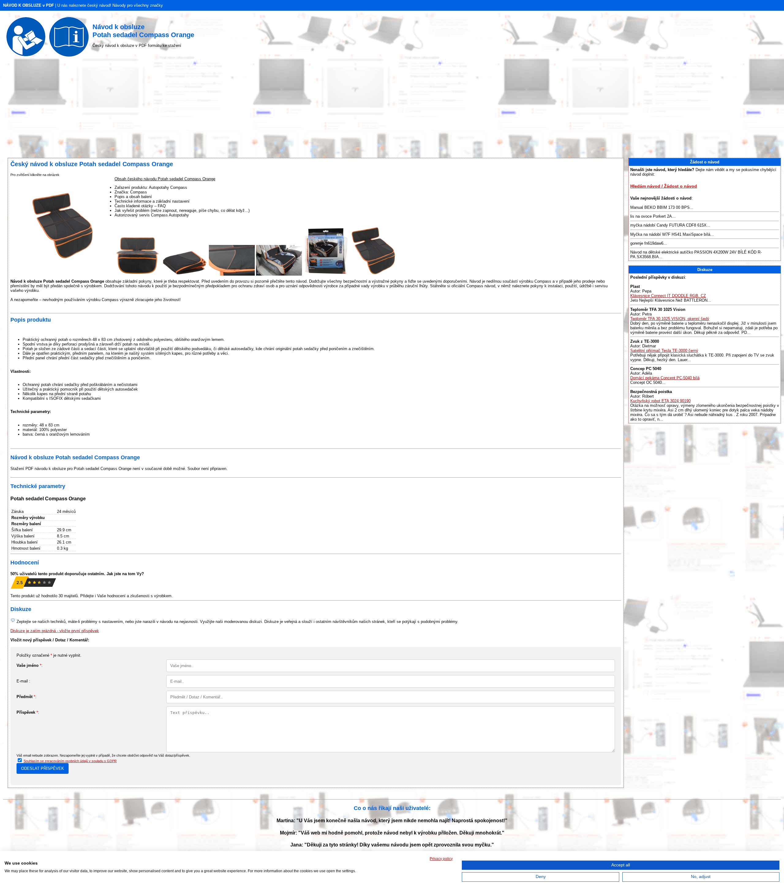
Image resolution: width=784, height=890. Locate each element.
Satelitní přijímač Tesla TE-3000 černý (664, 350)
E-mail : (23, 681)
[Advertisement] (392, 109)
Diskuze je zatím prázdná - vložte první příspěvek (54, 630)
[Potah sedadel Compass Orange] (137, 274)
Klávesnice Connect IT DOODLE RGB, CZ (668, 295)
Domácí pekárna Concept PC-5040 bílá (664, 378)
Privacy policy (441, 859)
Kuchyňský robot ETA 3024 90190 (660, 401)
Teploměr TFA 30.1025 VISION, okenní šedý (669, 318)
